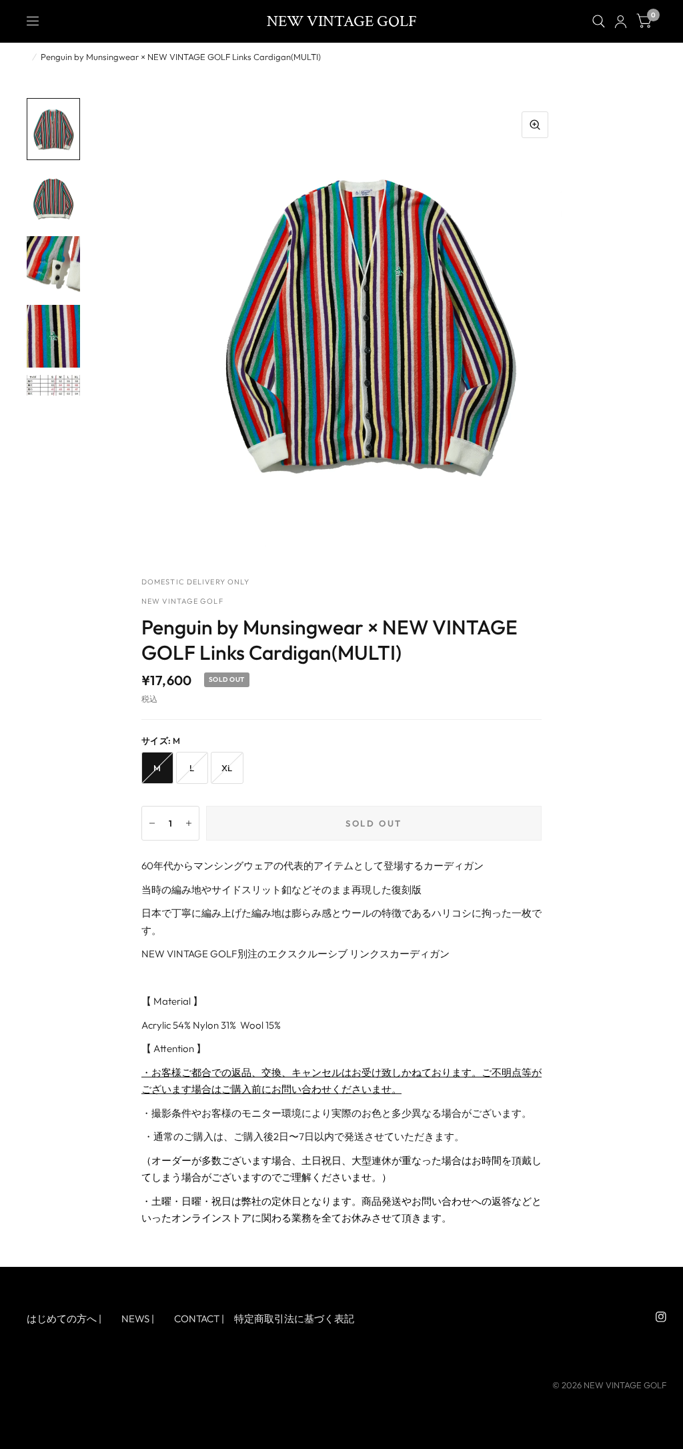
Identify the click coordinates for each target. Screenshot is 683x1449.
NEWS (135, 1318)
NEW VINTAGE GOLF (342, 21)
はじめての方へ (62, 1318)
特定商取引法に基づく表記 (294, 1318)
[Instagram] (661, 1317)
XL (227, 768)
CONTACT (196, 1318)
